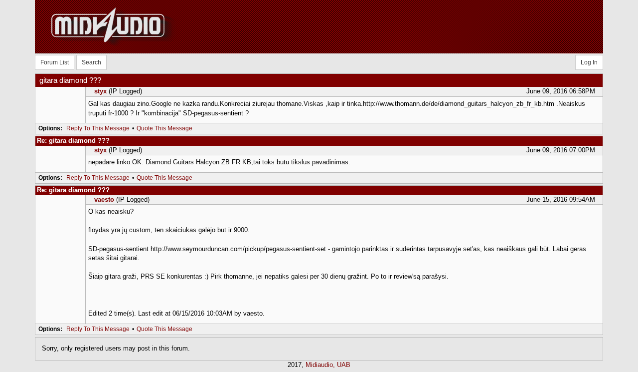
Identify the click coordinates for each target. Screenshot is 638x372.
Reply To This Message (98, 128)
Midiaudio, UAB (328, 365)
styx (100, 91)
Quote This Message (164, 128)
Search (91, 62)
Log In (589, 62)
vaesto (104, 199)
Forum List (54, 62)
